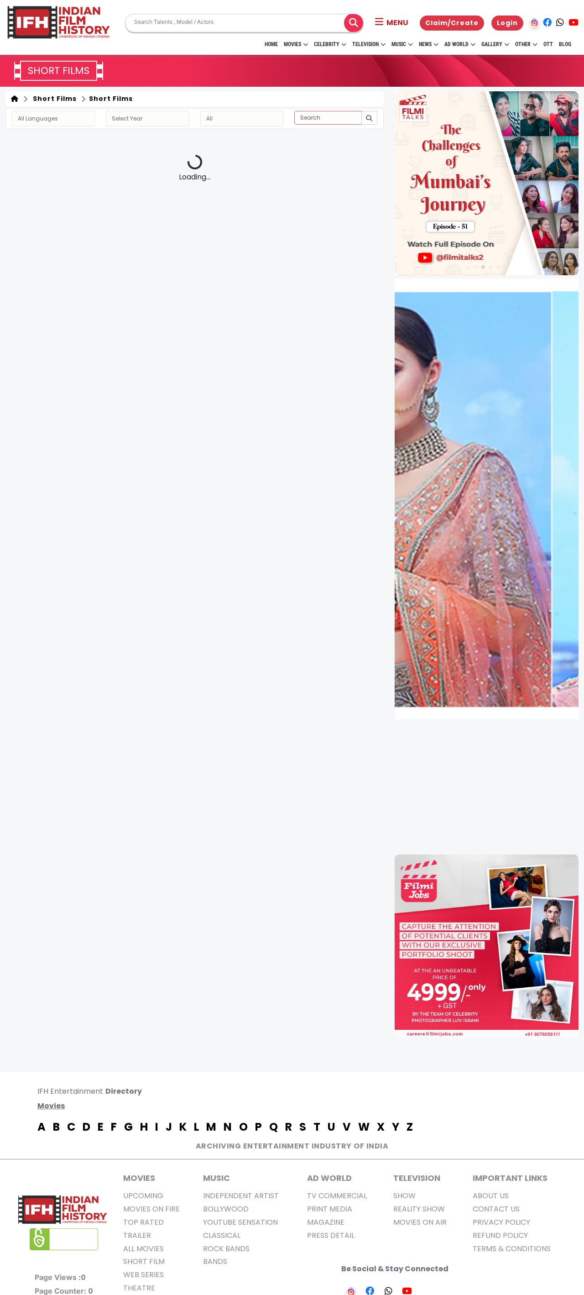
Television (365, 44)
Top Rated (143, 1222)
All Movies (143, 1248)
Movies (292, 44)
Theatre (139, 1288)
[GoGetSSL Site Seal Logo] (64, 1239)
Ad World (456, 44)
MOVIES (139, 1178)
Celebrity (326, 44)
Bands (215, 1261)
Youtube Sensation (240, 1222)
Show (404, 1195)
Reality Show (419, 1209)
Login (507, 22)
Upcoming (143, 1195)
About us (491, 1195)
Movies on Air (420, 1222)
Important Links (510, 1178)
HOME (271, 44)
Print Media (329, 1209)
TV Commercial (337, 1195)
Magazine (325, 1222)
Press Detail (331, 1235)
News (425, 44)
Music (398, 44)
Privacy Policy (501, 1222)
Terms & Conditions (512, 1248)
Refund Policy (500, 1235)
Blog (565, 44)
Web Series (143, 1274)
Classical (221, 1235)
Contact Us (496, 1209)
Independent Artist (241, 1195)
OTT (548, 44)
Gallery (491, 44)
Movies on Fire (151, 1209)
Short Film (144, 1261)
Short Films (53, 98)
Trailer (137, 1235)
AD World (329, 1178)
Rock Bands (226, 1248)
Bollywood (226, 1209)
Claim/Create (452, 22)
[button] (392, 23)
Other (523, 44)
